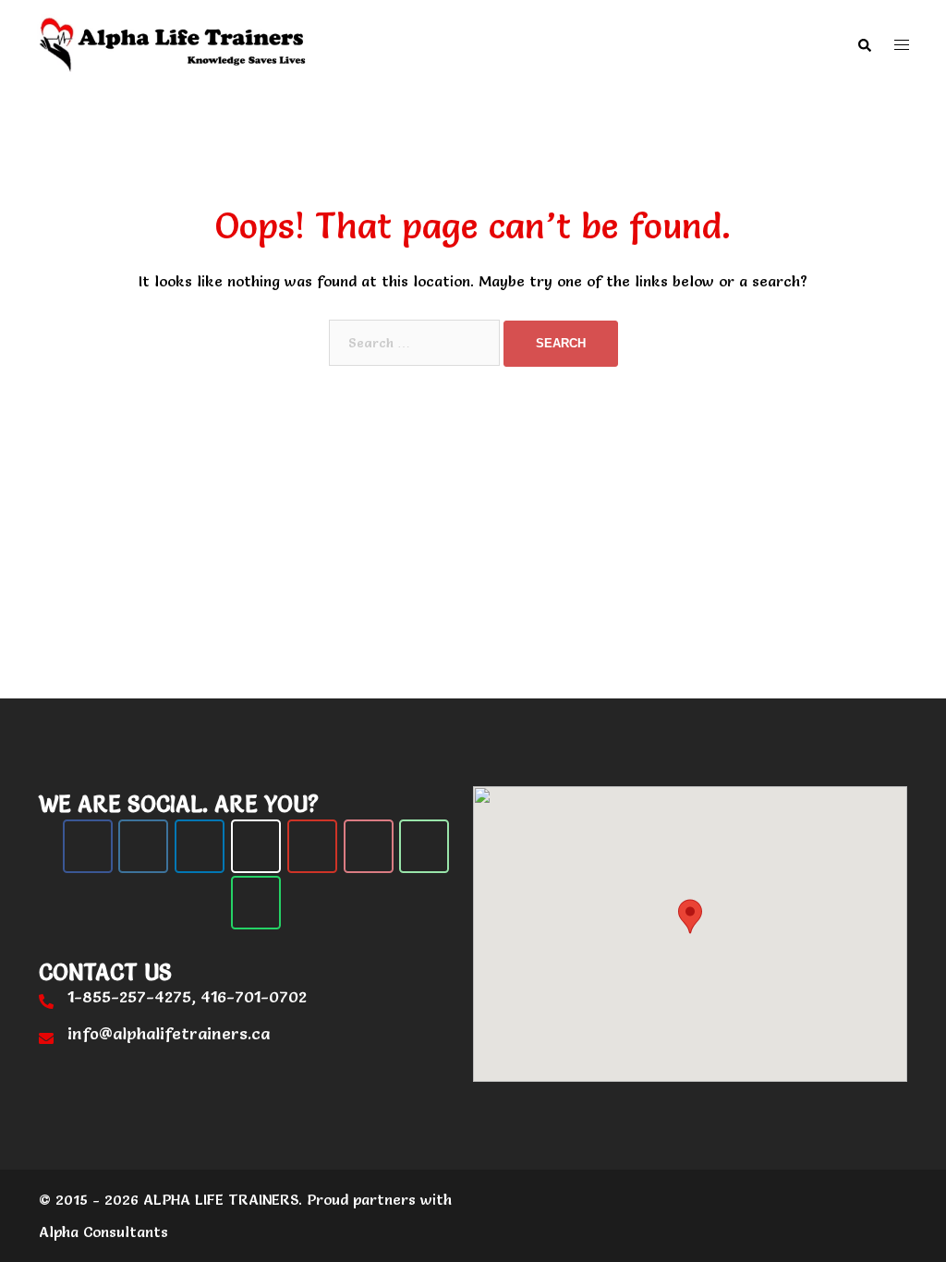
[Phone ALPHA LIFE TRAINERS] (424, 846)
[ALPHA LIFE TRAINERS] (173, 41)
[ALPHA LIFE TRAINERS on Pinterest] (369, 846)
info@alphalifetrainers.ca (168, 1033)
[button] (863, 45)
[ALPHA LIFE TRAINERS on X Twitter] (256, 846)
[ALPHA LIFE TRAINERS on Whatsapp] (256, 902)
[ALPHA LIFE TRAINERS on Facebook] (88, 846)
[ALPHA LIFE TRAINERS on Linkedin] (199, 846)
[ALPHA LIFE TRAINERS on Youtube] (312, 846)
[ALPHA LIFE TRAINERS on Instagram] (143, 846)
